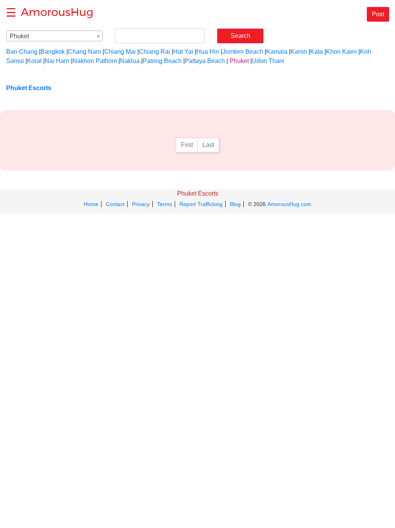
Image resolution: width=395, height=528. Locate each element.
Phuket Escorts (197, 193)
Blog (235, 204)
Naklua (130, 61)
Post (378, 14)
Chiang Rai (154, 51)
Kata (316, 51)
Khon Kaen (341, 51)
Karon (298, 51)
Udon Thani (268, 61)
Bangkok (53, 51)
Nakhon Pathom (95, 61)
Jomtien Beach (242, 51)
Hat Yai (183, 51)
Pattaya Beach (205, 61)
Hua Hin (207, 51)
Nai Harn (57, 61)
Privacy (141, 204)
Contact (115, 204)
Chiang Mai (120, 51)
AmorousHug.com (289, 204)
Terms (164, 204)
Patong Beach (162, 61)
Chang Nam (84, 51)
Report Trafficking (201, 204)
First (187, 144)
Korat (34, 61)
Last (208, 144)
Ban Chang (21, 51)
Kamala (276, 51)
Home (91, 204)
